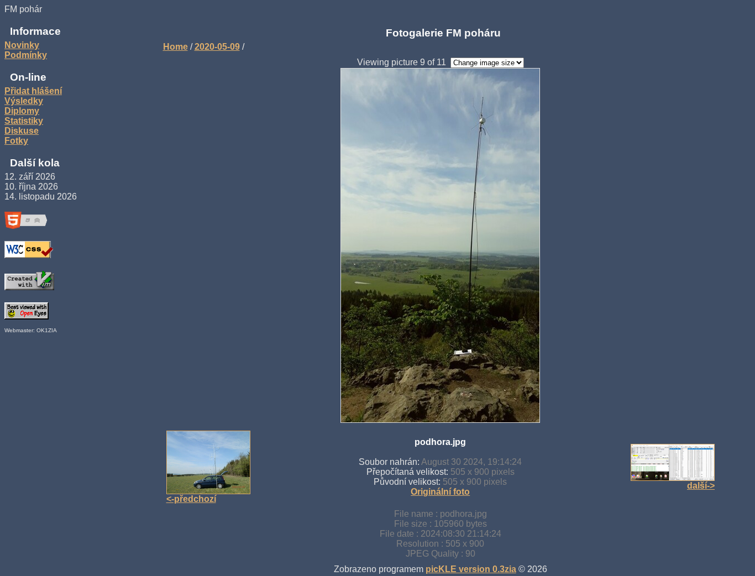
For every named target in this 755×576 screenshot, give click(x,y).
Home (175, 46)
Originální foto (440, 491)
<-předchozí (191, 499)
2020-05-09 (217, 46)
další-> (701, 485)
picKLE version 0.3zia (471, 569)
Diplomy (21, 111)
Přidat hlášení (33, 91)
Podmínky (25, 55)
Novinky (21, 45)
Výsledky (23, 101)
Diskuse (21, 130)
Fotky (16, 140)
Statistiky (23, 120)
